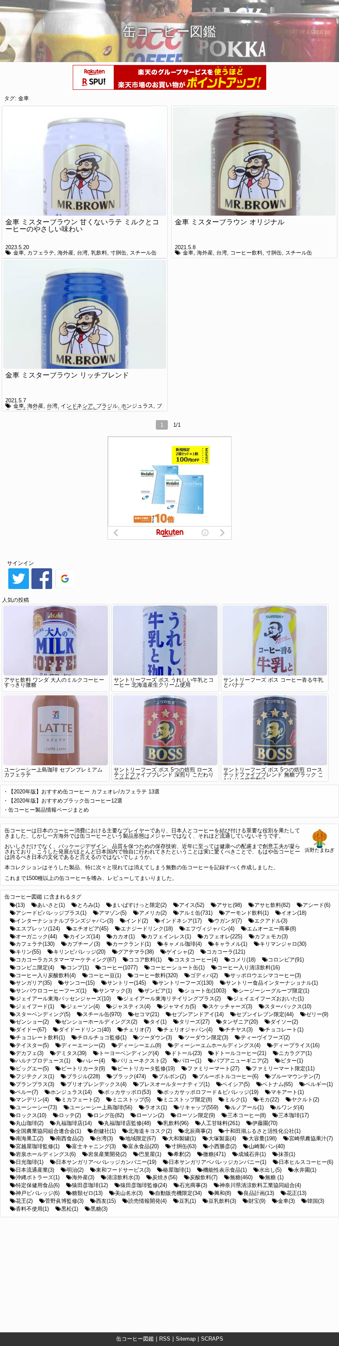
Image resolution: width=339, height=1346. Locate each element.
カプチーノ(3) (83, 944)
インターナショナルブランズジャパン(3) (64, 921)
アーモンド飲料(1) (247, 913)
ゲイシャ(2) (180, 952)
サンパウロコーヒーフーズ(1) (51, 991)
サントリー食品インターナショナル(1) (272, 983)
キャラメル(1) (230, 944)
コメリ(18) (242, 960)
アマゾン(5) (113, 913)
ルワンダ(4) (290, 1107)
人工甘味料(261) (220, 1123)
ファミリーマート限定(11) (283, 1068)
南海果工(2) (29, 1138)
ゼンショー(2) (32, 1022)
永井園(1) (305, 1170)
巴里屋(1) (150, 1154)
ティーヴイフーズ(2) (265, 1037)
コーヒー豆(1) (104, 975)
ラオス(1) (156, 1107)
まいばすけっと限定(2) (139, 905)
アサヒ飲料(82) (272, 905)
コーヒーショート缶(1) (177, 967)
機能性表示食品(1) (225, 1170)
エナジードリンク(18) (147, 928)
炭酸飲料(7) (203, 1177)
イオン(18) (293, 913)
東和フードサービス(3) (123, 1170)
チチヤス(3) (239, 1029)
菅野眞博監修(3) (64, 1201)
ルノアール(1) (247, 1107)
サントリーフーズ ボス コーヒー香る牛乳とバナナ (273, 682)
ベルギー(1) (319, 1084)
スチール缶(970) (102, 1014)
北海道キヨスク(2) (150, 1131)
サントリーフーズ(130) (185, 983)
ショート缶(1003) (205, 991)
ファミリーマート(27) (213, 1068)
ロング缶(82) (108, 1115)
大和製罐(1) (182, 1138)
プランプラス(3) (35, 1084)
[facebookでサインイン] (41, 588)
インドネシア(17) (181, 921)
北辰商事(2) (198, 1131)
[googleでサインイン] (64, 588)
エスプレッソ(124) (38, 928)
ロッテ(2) (70, 1115)
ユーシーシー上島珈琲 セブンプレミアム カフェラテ (53, 772)
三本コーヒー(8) (246, 1115)
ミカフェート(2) (80, 1099)
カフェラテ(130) (35, 944)
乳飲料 (99, 253)
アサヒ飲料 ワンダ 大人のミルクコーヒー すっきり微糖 (54, 682)
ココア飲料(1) (145, 960)
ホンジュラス (137, 406)
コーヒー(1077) (119, 967)
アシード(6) (316, 905)
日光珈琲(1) (29, 1162)
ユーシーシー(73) (36, 1107)
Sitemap (186, 1339)
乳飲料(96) (176, 1123)
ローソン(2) (150, 1115)
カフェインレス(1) (169, 936)
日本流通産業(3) (35, 1170)
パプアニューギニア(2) (241, 1061)
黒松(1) (69, 1209)
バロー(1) (190, 1061)
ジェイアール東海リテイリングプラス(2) (172, 998)
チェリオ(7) (137, 1029)
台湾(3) (104, 1138)
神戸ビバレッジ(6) (38, 1193)
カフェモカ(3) (271, 936)
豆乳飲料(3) (222, 1201)
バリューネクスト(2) (142, 1061)
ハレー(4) (94, 1061)
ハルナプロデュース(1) (43, 1061)
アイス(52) (191, 905)
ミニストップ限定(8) (187, 1099)
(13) (20, 905)
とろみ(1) (88, 905)
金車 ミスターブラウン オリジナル (229, 222)
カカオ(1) (123, 936)
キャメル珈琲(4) (182, 944)
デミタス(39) (71, 1053)
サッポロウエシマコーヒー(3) (265, 975)
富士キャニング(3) (94, 1146)
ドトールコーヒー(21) (240, 1053)
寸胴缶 (118, 253)
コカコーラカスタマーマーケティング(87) (66, 960)
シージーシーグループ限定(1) (274, 991)
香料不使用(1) (32, 1209)
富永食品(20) (143, 1146)
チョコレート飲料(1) (40, 1037)
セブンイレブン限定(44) (265, 1014)
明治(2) (75, 1170)
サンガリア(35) (34, 983)
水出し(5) (270, 1170)
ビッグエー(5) (32, 1068)
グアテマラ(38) (136, 952)
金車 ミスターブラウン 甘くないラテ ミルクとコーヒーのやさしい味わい (82, 225)
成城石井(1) (252, 1154)
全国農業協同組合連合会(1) (48, 1131)
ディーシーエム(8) (139, 1045)
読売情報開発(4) (147, 1201)
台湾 (82, 253)
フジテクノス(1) (35, 1076)
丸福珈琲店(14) (74, 1123)
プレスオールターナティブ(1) (174, 1084)
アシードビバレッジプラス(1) (51, 913)
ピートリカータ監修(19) (146, 1068)
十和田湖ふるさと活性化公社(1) (262, 1131)
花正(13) (296, 1193)
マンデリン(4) (32, 1099)
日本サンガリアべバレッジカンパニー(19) (106, 1162)
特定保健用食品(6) (38, 1185)
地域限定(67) (140, 1138)
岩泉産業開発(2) (107, 1154)
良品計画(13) (259, 1193)
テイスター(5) (32, 1045)
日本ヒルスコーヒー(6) (306, 1162)
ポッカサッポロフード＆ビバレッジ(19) (210, 1092)
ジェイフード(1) (35, 1006)
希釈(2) (182, 1154)
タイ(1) (158, 1022)
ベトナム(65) (277, 1084)
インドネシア (77, 406)
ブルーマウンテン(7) (295, 1076)
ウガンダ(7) (228, 921)
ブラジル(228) (83, 1076)
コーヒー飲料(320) (156, 975)
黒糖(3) (99, 1209)
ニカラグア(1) (295, 1053)
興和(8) (222, 1193)
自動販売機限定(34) (178, 1193)
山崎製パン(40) (267, 1146)
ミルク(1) (235, 1099)
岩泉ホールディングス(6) (46, 1154)
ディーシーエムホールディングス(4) (217, 1045)
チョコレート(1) (284, 1029)
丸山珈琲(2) (29, 1123)
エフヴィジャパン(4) (209, 928)
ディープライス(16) (296, 1045)
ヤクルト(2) (305, 1099)
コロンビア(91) (286, 960)
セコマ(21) (146, 1014)
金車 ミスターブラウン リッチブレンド (67, 375)
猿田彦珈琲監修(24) (143, 1185)
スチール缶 (143, 253)
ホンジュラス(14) (71, 1092)
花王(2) (24, 1201)
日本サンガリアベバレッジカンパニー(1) (217, 1162)
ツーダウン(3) (155, 1037)
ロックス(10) (31, 1115)
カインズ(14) (84, 936)
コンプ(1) (78, 967)
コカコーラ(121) (225, 952)
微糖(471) (214, 1154)
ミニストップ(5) (131, 1099)
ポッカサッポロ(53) (127, 1092)
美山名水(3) (129, 1193)
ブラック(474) (129, 1076)
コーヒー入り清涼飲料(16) (248, 967)
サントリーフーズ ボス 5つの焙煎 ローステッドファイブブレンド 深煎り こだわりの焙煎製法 (164, 775)
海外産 (65, 253)
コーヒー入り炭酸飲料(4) (46, 975)
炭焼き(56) (164, 1177)
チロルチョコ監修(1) (102, 1037)
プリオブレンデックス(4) (97, 1084)
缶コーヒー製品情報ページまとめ (48, 810)
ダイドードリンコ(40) (85, 1029)
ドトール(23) (186, 1053)
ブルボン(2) (172, 1076)
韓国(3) (315, 1201)
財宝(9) (256, 1201)
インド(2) (137, 921)
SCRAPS (212, 1339)
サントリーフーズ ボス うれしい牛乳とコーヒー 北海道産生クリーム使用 (164, 682)
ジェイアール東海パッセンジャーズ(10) (63, 998)
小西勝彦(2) (222, 1146)
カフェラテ (40, 253)
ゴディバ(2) (204, 975)
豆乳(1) (187, 1201)
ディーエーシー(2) (83, 1045)
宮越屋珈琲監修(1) (38, 1146)
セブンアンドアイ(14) (198, 1014)
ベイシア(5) (236, 1084)
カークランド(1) (131, 944)
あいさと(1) (51, 905)
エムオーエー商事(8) (271, 928)
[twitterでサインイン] (18, 588)
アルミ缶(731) (195, 913)
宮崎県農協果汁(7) (311, 1138)
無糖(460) (241, 1177)
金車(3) (286, 1201)
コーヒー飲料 (246, 253)
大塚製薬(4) (222, 1138)
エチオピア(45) (90, 928)
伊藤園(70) (264, 1123)
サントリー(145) (126, 983)
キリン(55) (28, 952)
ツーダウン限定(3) (206, 1037)
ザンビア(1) (158, 991)
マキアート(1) (287, 1092)
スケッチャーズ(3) (230, 1006)
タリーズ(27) (194, 1022)
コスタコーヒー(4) (196, 960)
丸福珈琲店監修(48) (127, 1123)
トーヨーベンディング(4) (129, 1053)
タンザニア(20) (240, 1022)
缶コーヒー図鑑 (135, 1339)
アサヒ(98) (229, 905)
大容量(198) (262, 1138)
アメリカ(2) (153, 913)
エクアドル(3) (270, 921)
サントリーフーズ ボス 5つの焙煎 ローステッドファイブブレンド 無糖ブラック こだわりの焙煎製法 (273, 775)
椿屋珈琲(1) (177, 1170)
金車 (23, 98)
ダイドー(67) (31, 1029)
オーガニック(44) (36, 936)
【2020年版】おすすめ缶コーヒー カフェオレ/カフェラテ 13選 (84, 791)
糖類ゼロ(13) (87, 1193)
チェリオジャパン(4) (187, 1029)
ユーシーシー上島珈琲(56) (100, 1107)
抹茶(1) (286, 1154)
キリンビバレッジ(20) (79, 952)
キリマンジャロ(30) (283, 944)
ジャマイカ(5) (179, 1006)
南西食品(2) (70, 1138)
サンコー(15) (79, 983)
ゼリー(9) (317, 1014)
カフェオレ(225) (222, 936)
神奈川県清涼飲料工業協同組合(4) (260, 1185)
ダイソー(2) (284, 1022)
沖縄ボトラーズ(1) (38, 1177)
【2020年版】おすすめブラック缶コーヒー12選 (65, 801)
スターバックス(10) (288, 1006)
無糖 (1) (274, 1177)
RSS (164, 1339)
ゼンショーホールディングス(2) (99, 1022)
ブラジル (107, 406)
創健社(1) (104, 1131)
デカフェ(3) (29, 1053)
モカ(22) (269, 1099)
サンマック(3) (115, 991)
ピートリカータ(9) (83, 1068)
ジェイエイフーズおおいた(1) (268, 998)
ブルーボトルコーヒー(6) (228, 1076)
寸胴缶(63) (183, 1146)
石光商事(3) (193, 1185)
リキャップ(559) (198, 1107)
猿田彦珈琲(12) (90, 1185)
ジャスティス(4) (131, 1006)
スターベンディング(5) (43, 1014)
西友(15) (106, 1201)
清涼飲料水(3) (123, 1177)
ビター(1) (292, 1061)
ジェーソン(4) (83, 1006)
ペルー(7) (27, 1092)
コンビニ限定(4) (35, 967)
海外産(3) (83, 1177)
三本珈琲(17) (293, 1115)
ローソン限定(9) (196, 1115)
